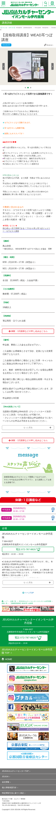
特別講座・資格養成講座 (24, 27)
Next (52, 66)
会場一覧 (13, 601)
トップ (5, 601)
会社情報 (5, 782)
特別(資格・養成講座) (42, 27)
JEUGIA (5, 776)
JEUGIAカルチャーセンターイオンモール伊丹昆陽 (35, 601)
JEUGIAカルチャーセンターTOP (15, 771)
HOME (8, 659)
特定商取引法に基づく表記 (13, 793)
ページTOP (29, 593)
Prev (3, 66)
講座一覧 (4, 603)
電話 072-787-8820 (25, 637)
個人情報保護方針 (9, 787)
